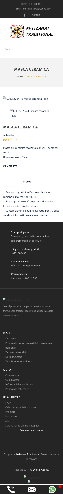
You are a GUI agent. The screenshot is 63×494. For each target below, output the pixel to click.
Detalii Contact (13, 357)
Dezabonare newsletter (18, 361)
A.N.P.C (9, 421)
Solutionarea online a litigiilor (22, 425)
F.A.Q (8, 402)
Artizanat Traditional (27, 454)
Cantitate (10, 166)
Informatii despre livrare (19, 384)
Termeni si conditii (15, 352)
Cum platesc (12, 379)
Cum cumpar (12, 375)
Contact (36, 14)
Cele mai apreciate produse (21, 407)
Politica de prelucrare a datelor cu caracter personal (29, 345)
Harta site (11, 416)
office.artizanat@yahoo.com (37, 8)
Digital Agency (41, 469)
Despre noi (11, 338)
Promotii (10, 411)
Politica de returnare (17, 389)
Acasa (20, 76)
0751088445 (35, 3)
